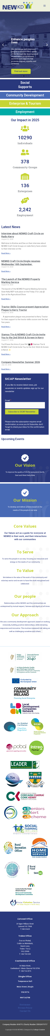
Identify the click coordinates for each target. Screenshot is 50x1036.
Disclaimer (25, 1004)
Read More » (6, 253)
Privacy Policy (25, 1008)
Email (8, 400)
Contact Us (25, 1011)
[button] (3, 44)
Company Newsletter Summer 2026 (20, 362)
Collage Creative (39, 1030)
